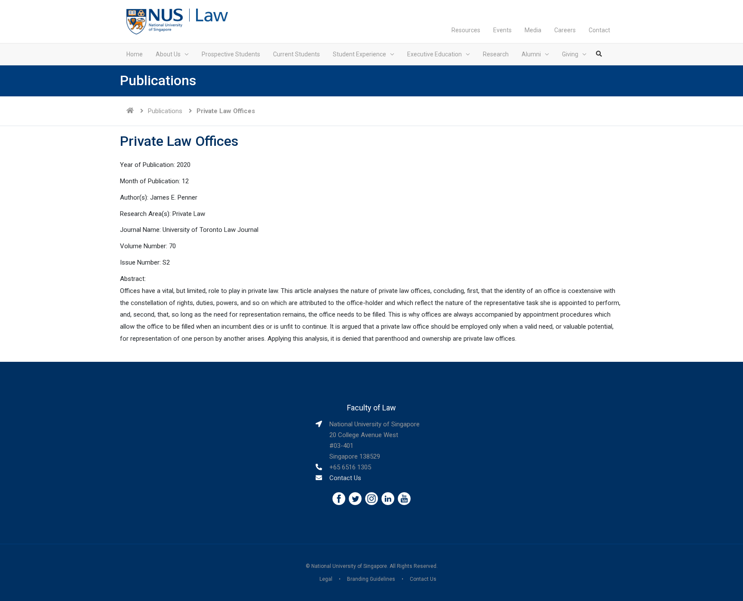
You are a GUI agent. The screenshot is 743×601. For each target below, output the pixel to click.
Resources (465, 30)
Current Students (296, 54)
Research (496, 54)
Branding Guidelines (371, 579)
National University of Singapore (349, 566)
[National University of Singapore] (154, 21)
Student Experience (359, 54)
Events (502, 30)
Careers (565, 30)
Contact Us (345, 478)
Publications (165, 111)
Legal (325, 579)
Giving (570, 54)
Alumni (531, 54)
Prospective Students (231, 54)
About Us (168, 54)
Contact (599, 30)
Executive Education (434, 54)
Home (134, 54)
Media (533, 30)
